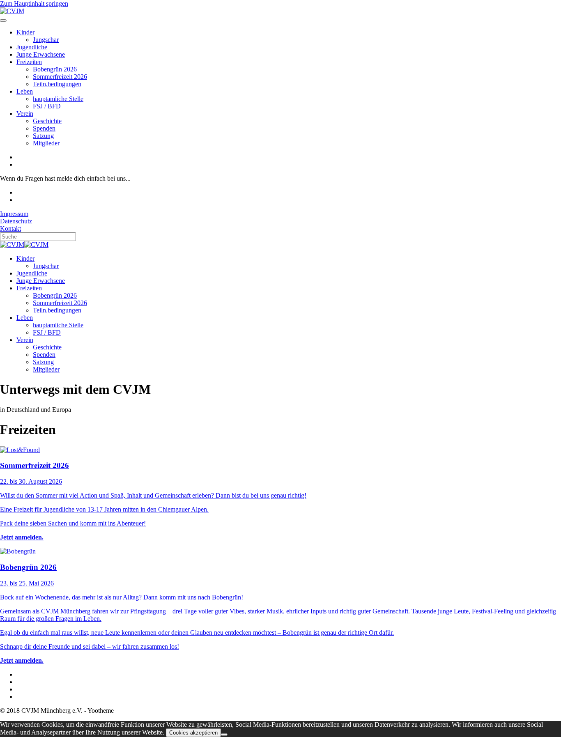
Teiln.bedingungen (57, 83)
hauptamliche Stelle (58, 98)
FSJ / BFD (47, 106)
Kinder (25, 32)
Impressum (14, 213)
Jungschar (46, 39)
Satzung (43, 135)
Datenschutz (16, 221)
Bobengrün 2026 (55, 69)
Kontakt (10, 228)
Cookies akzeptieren (193, 733)
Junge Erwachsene (40, 54)
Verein (24, 113)
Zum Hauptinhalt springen (34, 3)
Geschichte (47, 120)
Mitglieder (46, 143)
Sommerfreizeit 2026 (60, 76)
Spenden (44, 128)
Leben (24, 91)
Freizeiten (29, 61)
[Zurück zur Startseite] (12, 10)
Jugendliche (31, 47)
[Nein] (224, 734)
